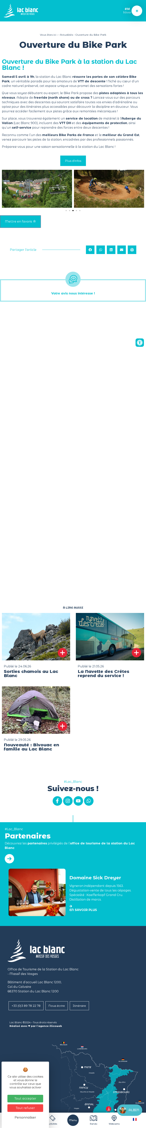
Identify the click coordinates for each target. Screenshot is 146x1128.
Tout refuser (25, 1108)
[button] (6, 189)
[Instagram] (68, 801)
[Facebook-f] (57, 801)
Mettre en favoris (19, 221)
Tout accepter (25, 1098)
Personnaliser (25, 1117)
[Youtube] (78, 801)
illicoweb (55, 1026)
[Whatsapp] (89, 801)
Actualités (66, 34)
